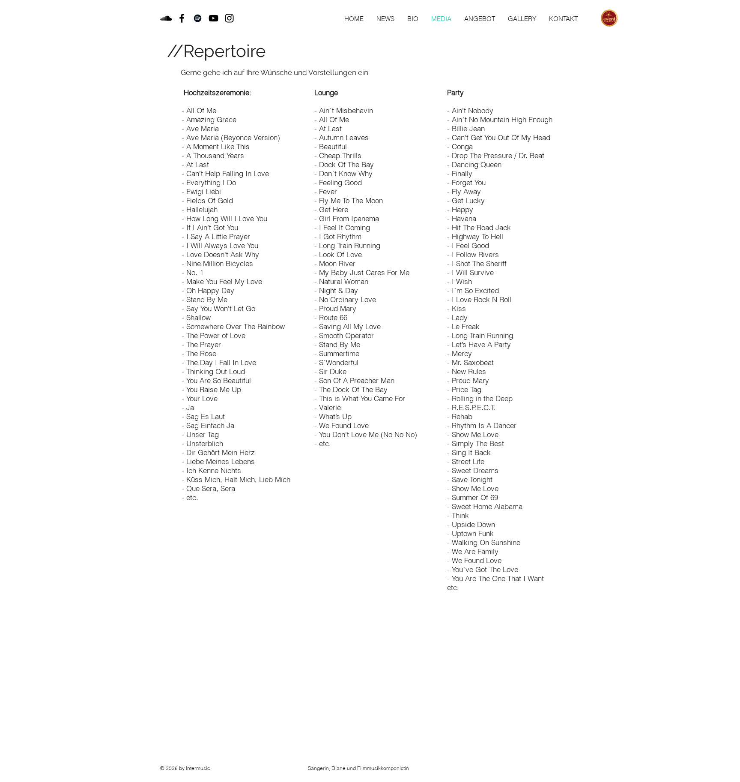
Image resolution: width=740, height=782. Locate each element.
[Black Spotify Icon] (197, 18)
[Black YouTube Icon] (213, 18)
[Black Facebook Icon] (182, 18)
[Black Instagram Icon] (229, 18)
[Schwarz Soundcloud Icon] (166, 18)
